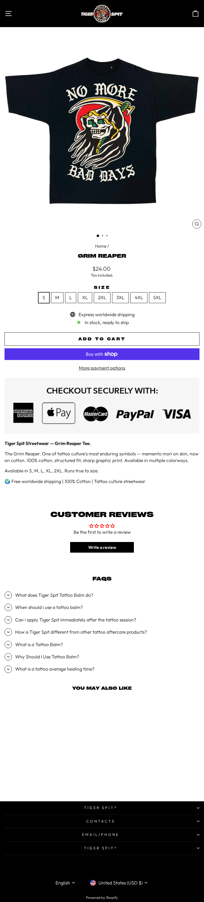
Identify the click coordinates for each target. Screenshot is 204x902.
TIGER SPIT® (100, 807)
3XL (120, 297)
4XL (139, 297)
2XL (102, 297)
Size (102, 287)
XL (85, 297)
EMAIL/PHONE (100, 834)
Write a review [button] (102, 547)
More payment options (102, 368)
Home (101, 246)
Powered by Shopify (102, 897)
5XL (157, 297)
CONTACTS (100, 821)
